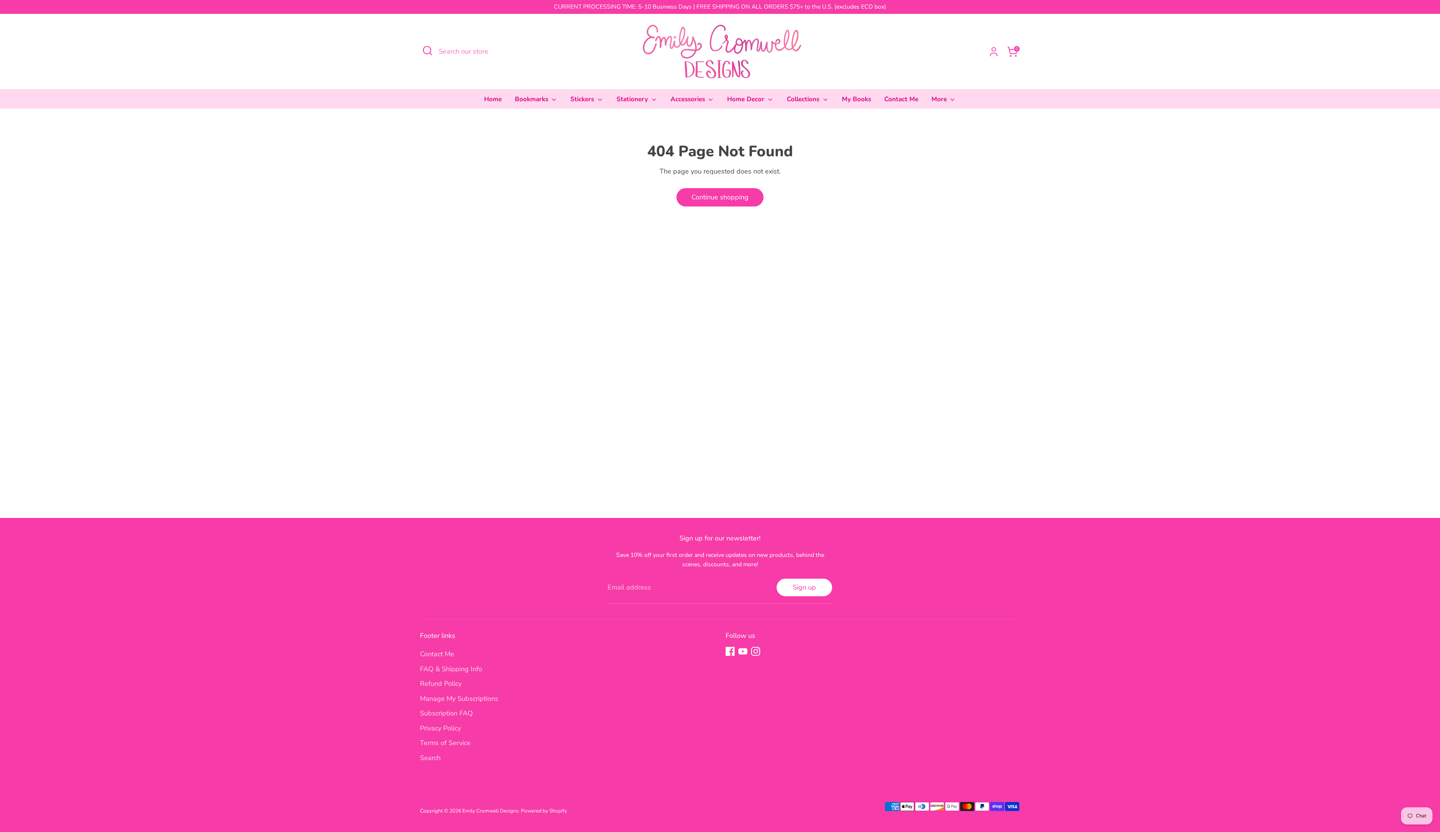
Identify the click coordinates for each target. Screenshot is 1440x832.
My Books (856, 99)
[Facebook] (730, 651)
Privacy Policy (440, 728)
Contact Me (901, 99)
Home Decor (746, 99)
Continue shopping (720, 197)
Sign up (804, 587)
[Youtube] (742, 651)
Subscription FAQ (446, 713)
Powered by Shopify (544, 810)
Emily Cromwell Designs (490, 810)
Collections (804, 99)
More (940, 99)
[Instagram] (755, 651)
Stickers (583, 99)
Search (430, 757)
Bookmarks (532, 99)
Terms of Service (445, 742)
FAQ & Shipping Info (451, 668)
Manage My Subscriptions (459, 698)
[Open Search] (427, 50)
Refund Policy (441, 683)
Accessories (688, 99)
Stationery (633, 99)
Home (493, 99)
